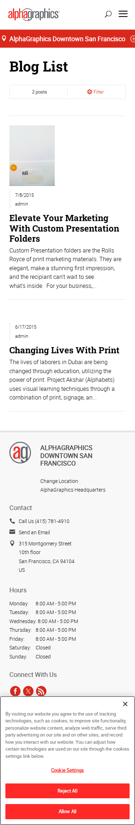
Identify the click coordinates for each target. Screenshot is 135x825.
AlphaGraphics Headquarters (72, 489)
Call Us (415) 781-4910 (44, 521)
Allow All (67, 811)
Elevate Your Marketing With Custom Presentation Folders (64, 227)
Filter (99, 91)
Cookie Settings (67, 770)
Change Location (59, 481)
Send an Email (34, 532)
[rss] (41, 691)
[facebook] (15, 691)
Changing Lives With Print (64, 349)
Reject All (67, 790)
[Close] (125, 704)
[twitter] (28, 691)
